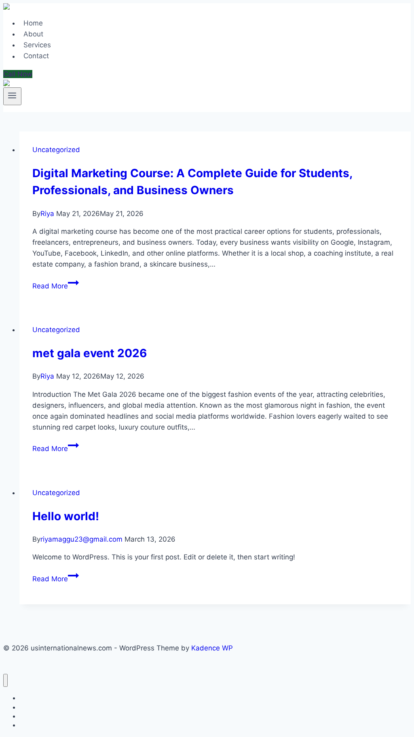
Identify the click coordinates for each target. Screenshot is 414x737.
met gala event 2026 (89, 353)
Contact (36, 56)
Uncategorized (56, 150)
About (33, 34)
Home (33, 23)
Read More (55, 286)
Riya (47, 214)
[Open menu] (12, 96)
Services (37, 45)
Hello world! (65, 516)
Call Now (17, 74)
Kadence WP (212, 648)
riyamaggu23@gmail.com (81, 539)
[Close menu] (5, 680)
